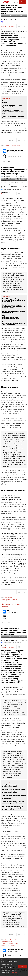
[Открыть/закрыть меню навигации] (14, 2)
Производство (4, 606)
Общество (7, 145)
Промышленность (5, 604)
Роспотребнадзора (15, 93)
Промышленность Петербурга (8, 603)
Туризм (6, 940)
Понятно (22, 966)
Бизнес (15, 597)
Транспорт (14, 599)
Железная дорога (5, 601)
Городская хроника (16, 145)
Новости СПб (8, 597)
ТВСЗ (7, 204)
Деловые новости (5, 599)
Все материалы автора (7, 26)
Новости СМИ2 (5, 161)
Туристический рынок (6, 941)
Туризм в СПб (13, 940)
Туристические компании (7, 943)
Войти (23, 2)
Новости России (16, 604)
